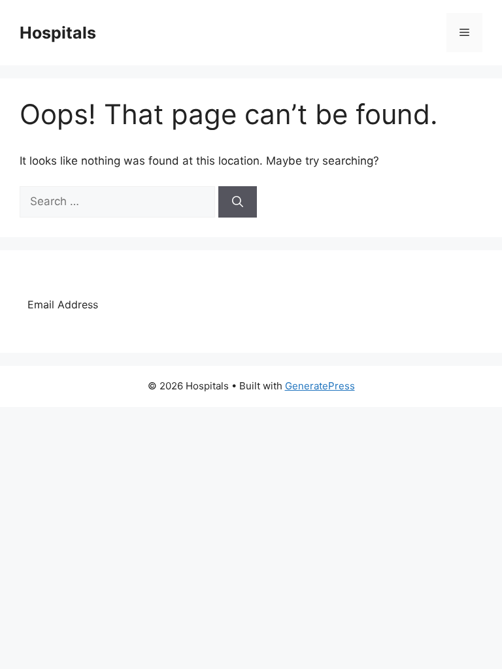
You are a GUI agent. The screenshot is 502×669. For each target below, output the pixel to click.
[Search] (237, 202)
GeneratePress (320, 386)
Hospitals (58, 32)
